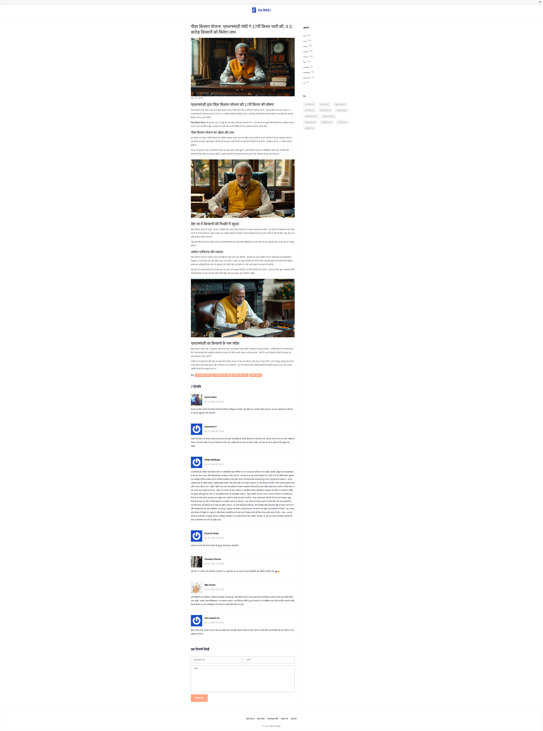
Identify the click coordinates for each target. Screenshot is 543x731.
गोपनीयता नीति (272, 719)
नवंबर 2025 (341, 110)
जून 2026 (309, 104)
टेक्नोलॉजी (308, 67)
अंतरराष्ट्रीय (308, 78)
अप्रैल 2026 (340, 104)
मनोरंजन (308, 57)
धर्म (306, 83)
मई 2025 (309, 128)
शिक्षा (306, 62)
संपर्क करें (284, 719)
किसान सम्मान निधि (240, 375)
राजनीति (308, 52)
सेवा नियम (261, 719)
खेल (306, 36)
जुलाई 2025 (326, 122)
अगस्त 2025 (310, 122)
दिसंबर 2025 (325, 110)
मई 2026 (324, 104)
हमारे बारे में (250, 719)
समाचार (307, 46)
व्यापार (307, 41)
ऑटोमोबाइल (308, 72)
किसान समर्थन (255, 375)
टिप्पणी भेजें (199, 698)
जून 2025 (342, 122)
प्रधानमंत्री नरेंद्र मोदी (222, 375)
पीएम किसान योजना (203, 375)
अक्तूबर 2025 (311, 116)
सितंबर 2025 (329, 116)
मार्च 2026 (309, 110)
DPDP (294, 719)
